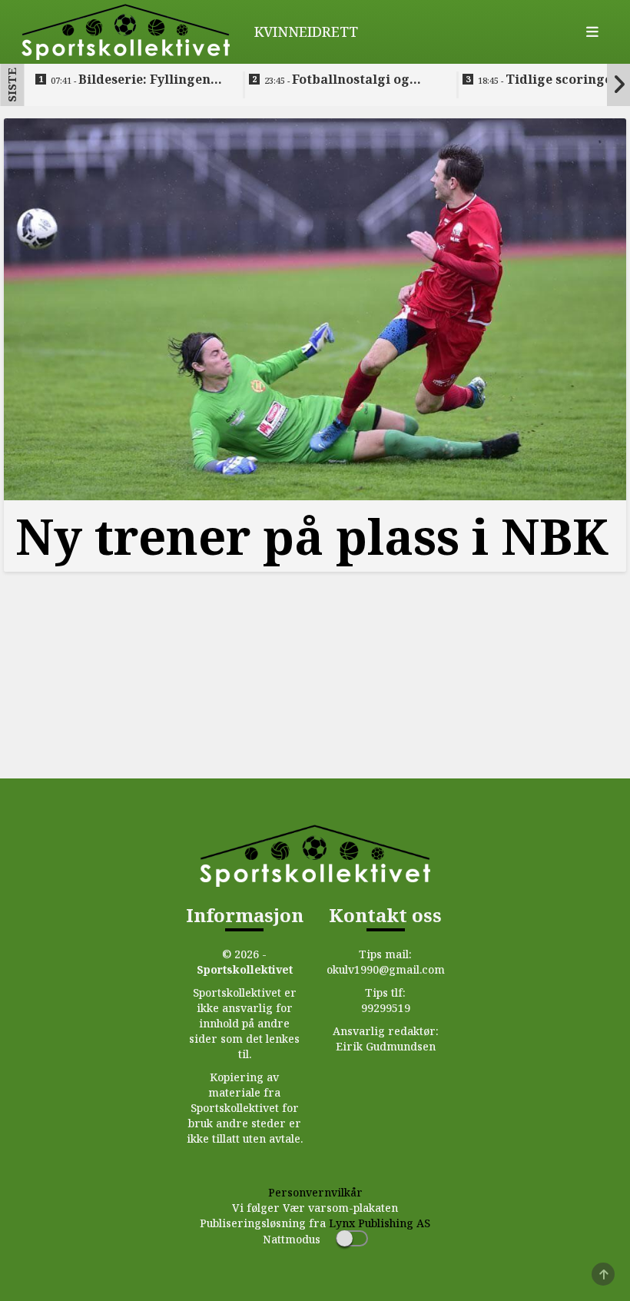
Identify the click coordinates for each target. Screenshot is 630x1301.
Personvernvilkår (315, 1192)
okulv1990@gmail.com (386, 969)
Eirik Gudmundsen (386, 1046)
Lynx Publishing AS (379, 1223)
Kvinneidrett (306, 31)
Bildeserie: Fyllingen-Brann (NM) (133, 79)
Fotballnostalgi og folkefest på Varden (337, 79)
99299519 (385, 1008)
